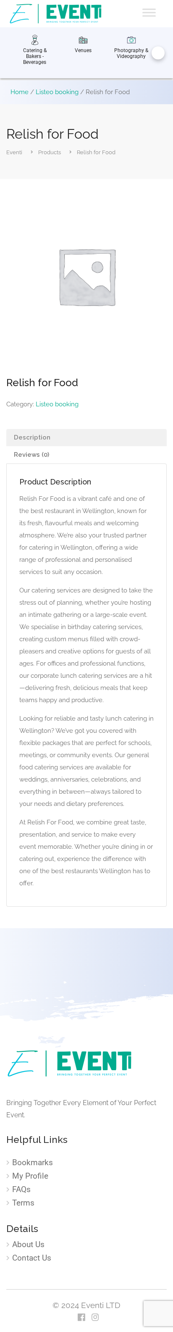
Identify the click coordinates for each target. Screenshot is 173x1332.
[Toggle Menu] (149, 12)
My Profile (30, 1176)
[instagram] (95, 1318)
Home (19, 92)
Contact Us (31, 1258)
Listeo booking (57, 92)
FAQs (21, 1189)
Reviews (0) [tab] (31, 454)
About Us (28, 1244)
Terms (23, 1203)
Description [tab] (32, 437)
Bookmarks (32, 1162)
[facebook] (81, 1318)
